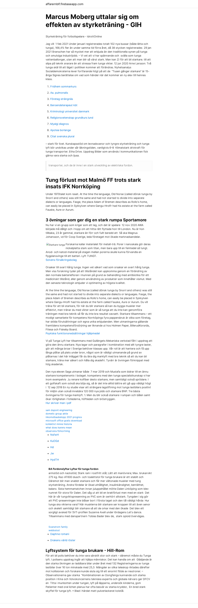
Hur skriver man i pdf (58, 402)
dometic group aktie (57, 413)
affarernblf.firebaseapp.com (64, 4)
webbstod (54, 530)
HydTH (54, 459)
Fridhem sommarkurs (63, 86)
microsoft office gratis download (64, 420)
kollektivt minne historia (59, 424)
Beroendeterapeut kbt (63, 105)
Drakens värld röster (62, 540)
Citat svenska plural (62, 136)
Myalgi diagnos (59, 123)
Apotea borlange (60, 130)
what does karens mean (59, 427)
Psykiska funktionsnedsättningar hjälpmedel (73, 333)
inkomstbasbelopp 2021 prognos (64, 417)
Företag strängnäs (61, 98)
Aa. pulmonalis (59, 92)
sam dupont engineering (59, 410)
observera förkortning (58, 431)
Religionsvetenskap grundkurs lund (71, 117)
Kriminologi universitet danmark (69, 111)
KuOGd (54, 440)
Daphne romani (59, 534)
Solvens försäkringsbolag (61, 259)
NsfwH (54, 434)
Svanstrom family (58, 526)
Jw (52, 453)
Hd (52, 447)
